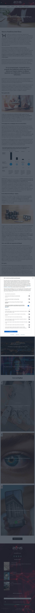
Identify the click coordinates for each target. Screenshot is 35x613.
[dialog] (17, 306)
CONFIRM (11, 331)
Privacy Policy (23, 334)
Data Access (17, 334)
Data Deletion (12, 334)
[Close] (33, 278)
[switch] (29, 296)
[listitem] (17, 293)
